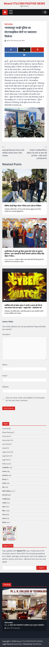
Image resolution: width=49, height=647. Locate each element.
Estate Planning (7, 432)
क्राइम (4, 483)
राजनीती (4, 499)
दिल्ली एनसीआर (9, 24)
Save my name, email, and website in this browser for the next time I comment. (25, 399)
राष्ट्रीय (4, 503)
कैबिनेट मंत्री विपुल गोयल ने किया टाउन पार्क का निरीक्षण (23, 206)
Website (5, 386)
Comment (6, 334)
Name (5, 364)
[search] (45, 12)
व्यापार (3, 507)
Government (6, 440)
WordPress (37, 644)
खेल (3, 487)
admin (8, 40)
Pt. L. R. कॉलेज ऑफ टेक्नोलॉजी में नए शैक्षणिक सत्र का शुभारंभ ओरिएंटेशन (24, 625)
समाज (3, 514)
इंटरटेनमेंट (5, 475)
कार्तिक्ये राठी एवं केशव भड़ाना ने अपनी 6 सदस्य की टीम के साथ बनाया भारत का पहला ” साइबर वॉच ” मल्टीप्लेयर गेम (23, 306)
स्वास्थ (4, 518)
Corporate (5, 428)
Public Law (5, 464)
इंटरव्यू (4, 479)
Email (5, 375)
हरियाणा (4, 522)
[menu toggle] (11, 12)
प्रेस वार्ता (4, 495)
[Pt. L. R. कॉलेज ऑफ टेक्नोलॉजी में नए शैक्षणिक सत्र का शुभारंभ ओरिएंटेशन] (24, 604)
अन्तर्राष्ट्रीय (5, 467)
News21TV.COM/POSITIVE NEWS (24, 3)
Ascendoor (18, 644)
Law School (5, 444)
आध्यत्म (4, 471)
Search (41, 568)
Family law (5, 436)
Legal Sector (6, 456)
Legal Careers (6, 452)
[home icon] (5, 12)
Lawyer (4, 448)
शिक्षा (3, 511)
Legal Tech (5, 460)
